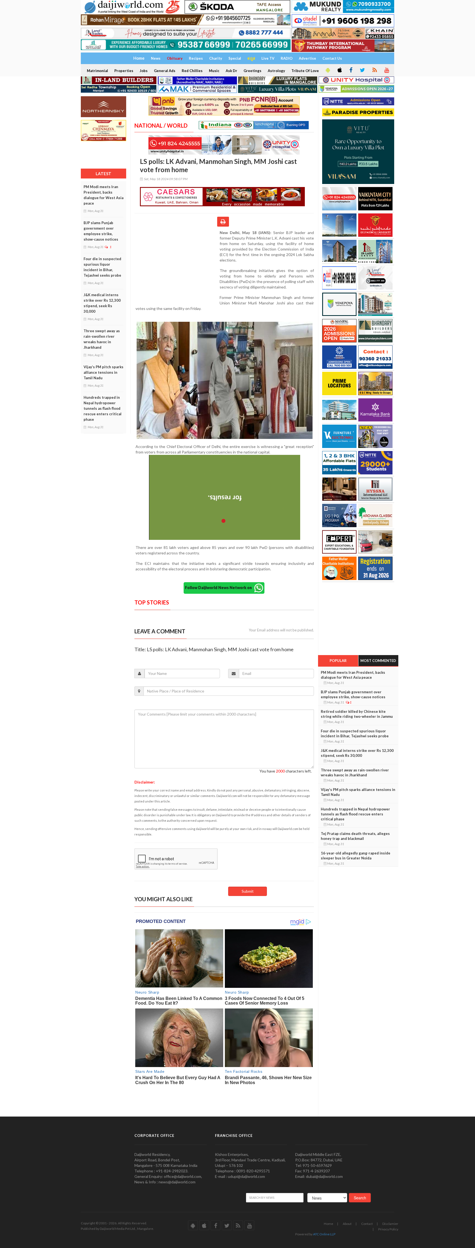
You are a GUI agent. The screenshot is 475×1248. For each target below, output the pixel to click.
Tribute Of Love (305, 70)
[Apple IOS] (339, 70)
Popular (338, 660)
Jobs (144, 70)
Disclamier (390, 1224)
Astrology (276, 70)
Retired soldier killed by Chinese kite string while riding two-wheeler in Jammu (357, 714)
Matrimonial (97, 70)
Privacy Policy (388, 1229)
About (347, 1224)
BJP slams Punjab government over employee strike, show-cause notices (101, 231)
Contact (367, 1224)
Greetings (252, 70)
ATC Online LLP (324, 1234)
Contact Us (332, 58)
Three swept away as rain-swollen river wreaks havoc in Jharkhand (102, 339)
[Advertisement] (177, 265)
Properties (123, 70)
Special (234, 58)
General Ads (164, 70)
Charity (215, 58)
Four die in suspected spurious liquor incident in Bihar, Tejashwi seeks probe (102, 267)
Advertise (307, 58)
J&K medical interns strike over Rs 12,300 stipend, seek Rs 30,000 (102, 303)
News (156, 58)
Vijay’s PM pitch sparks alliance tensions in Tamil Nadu (103, 372)
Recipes (196, 58)
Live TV (267, 58)
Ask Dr (231, 70)
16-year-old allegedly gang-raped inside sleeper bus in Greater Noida (355, 855)
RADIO (286, 58)
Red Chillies (192, 70)
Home (328, 1224)
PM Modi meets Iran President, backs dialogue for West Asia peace (103, 195)
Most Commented (378, 660)
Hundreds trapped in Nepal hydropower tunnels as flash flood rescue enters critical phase (102, 408)
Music (214, 70)
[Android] (327, 70)
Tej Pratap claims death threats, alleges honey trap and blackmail (355, 836)
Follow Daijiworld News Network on (219, 587)
